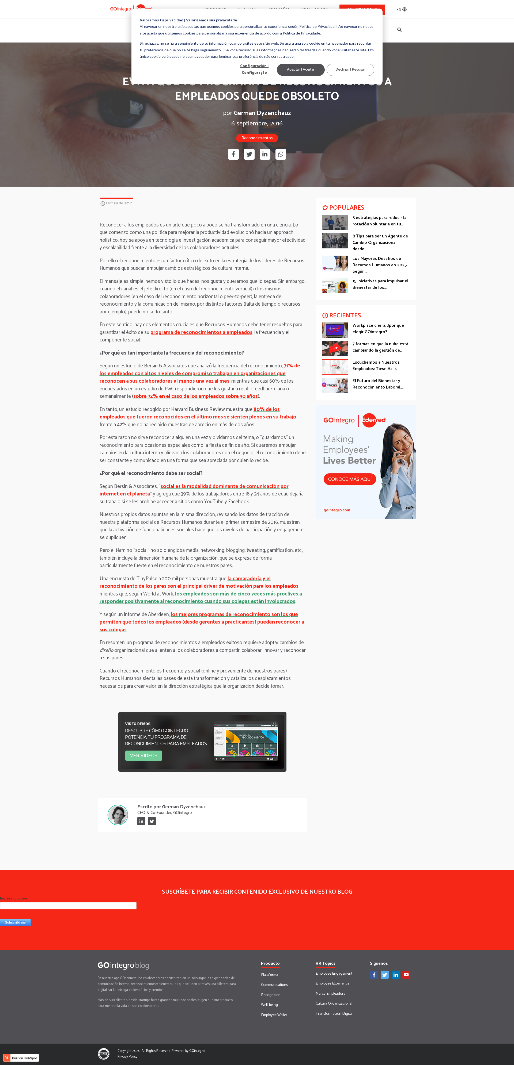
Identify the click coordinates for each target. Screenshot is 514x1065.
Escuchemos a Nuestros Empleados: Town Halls (376, 365)
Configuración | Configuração (254, 70)
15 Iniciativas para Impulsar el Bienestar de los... (380, 284)
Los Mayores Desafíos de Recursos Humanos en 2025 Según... (380, 265)
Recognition (271, 995)
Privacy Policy (127, 1057)
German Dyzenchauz (262, 113)
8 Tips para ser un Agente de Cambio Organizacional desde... (380, 243)
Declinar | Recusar (350, 70)
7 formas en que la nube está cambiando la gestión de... (380, 347)
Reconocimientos (257, 138)
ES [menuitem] (399, 9)
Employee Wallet (274, 1015)
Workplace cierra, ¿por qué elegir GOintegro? (378, 329)
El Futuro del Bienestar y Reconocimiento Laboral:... (378, 384)
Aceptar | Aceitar (301, 70)
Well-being (269, 1005)
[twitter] (249, 154)
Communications (274, 985)
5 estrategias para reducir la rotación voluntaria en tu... (379, 221)
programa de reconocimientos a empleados (201, 332)
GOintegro (197, 1051)
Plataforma (269, 975)
